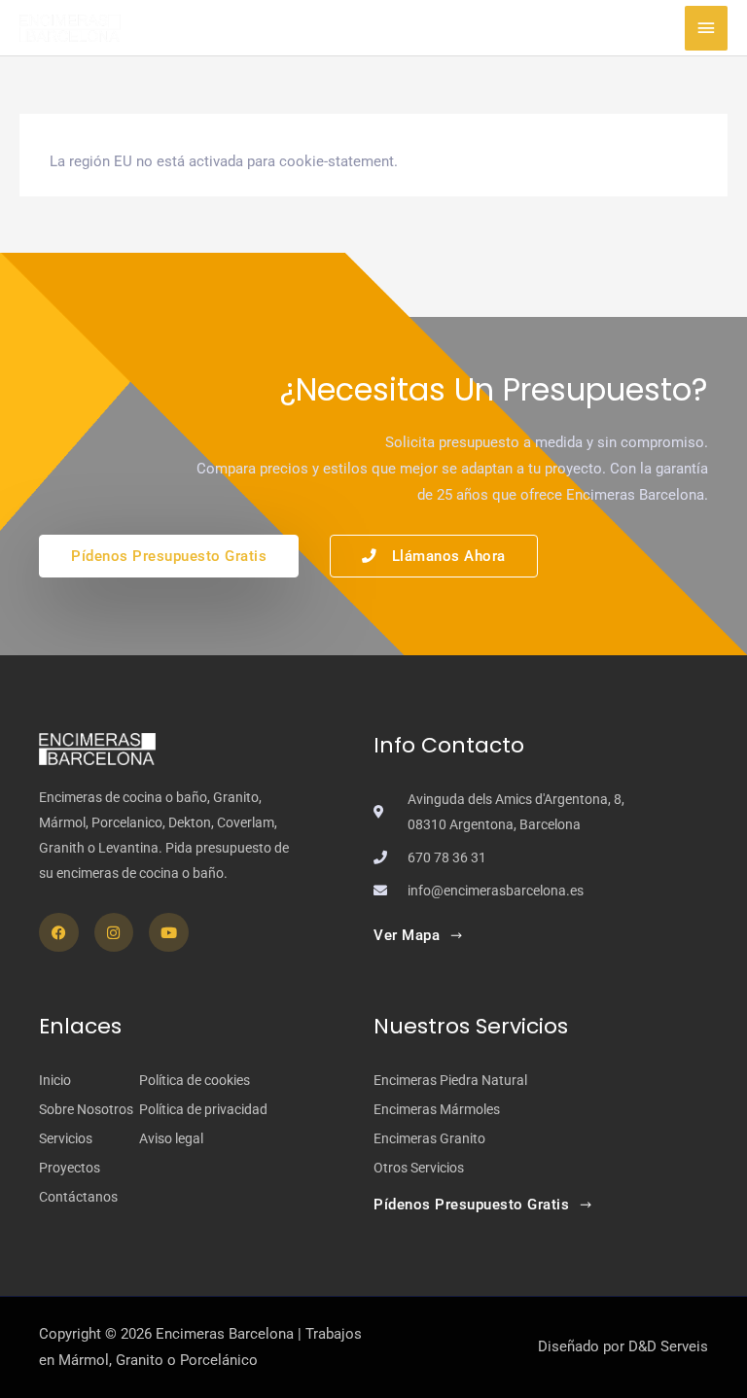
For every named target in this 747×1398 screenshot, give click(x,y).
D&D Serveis (668, 1346)
